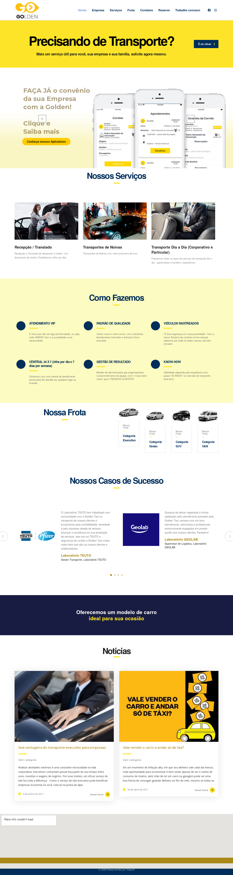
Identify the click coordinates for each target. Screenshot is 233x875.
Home (82, 10)
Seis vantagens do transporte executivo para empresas (62, 748)
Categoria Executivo (129, 438)
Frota (131, 10)
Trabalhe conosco (187, 10)
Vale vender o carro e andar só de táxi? (153, 748)
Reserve (164, 10)
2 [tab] (115, 575)
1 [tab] (111, 575)
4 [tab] (122, 575)
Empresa (98, 10)
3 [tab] (118, 575)
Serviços (116, 10)
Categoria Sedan (155, 444)
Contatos (146, 10)
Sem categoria (27, 759)
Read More (97, 794)
